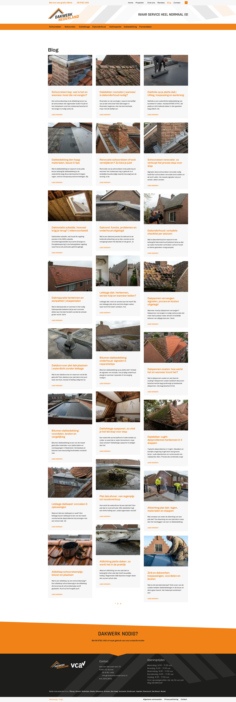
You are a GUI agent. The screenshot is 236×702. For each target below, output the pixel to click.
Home (130, 3)
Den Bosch (156, 691)
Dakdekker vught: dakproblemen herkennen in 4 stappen (165, 439)
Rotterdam (85, 691)
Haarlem (139, 691)
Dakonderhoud (99, 27)
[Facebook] (51, 681)
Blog (169, 3)
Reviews (161, 3)
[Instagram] (57, 681)
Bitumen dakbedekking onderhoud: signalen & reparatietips (113, 360)
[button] (186, 2)
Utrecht (78, 691)
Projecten (140, 3)
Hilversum (99, 691)
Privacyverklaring (171, 699)
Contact (177, 3)
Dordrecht (122, 691)
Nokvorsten (70, 27)
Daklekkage (84, 27)
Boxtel (163, 691)
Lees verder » (57, 115)
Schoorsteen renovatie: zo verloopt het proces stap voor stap (165, 162)
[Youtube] (63, 681)
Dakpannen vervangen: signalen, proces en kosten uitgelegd (163, 301)
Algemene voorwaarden (152, 699)
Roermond (147, 691)
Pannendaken (145, 27)
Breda (92, 691)
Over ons (151, 3)
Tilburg (71, 691)
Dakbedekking (130, 27)
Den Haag (114, 691)
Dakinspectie (115, 27)
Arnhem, (107, 691)
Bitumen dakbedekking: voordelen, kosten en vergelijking (65, 433)
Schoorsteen (55, 27)
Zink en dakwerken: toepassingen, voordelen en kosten (164, 575)
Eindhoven (131, 691)
